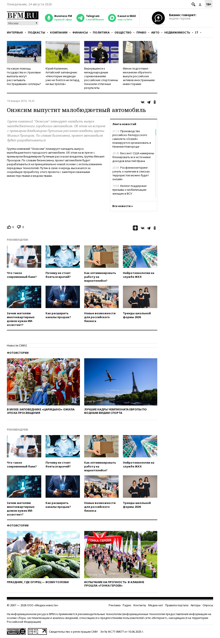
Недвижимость (177, 32)
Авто (155, 32)
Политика (101, 32)
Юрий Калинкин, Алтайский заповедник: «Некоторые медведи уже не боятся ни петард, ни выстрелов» (63, 76)
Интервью (15, 32)
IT (196, 32)
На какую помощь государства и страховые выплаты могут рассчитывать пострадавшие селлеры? (24, 76)
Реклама (115, 605)
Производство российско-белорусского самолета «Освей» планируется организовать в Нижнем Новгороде (131, 138)
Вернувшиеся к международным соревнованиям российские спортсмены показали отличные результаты (101, 78)
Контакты (139, 605)
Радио (127, 605)
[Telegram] (148, 102)
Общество (123, 32)
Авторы (195, 605)
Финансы (80, 32)
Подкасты (36, 32)
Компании (58, 32)
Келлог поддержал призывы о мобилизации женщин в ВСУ (129, 189)
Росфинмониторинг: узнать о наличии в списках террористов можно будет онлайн (131, 173)
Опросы (208, 605)
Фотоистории (18, 353)
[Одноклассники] (154, 102)
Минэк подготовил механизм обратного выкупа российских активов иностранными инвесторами (139, 76)
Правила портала (176, 605)
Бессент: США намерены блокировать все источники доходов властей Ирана (133, 157)
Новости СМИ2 (17, 345)
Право (141, 32)
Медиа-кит (155, 605)
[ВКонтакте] (142, 102)
